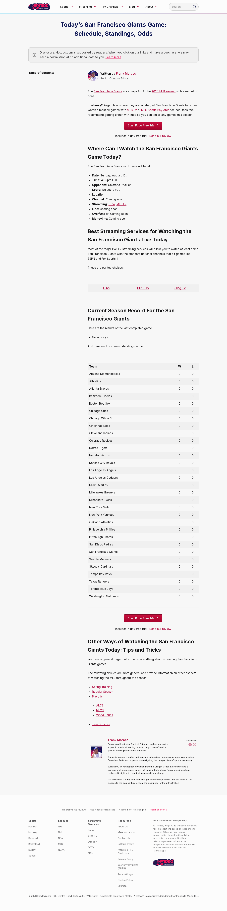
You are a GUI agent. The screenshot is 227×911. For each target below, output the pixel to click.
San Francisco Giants (108, 91)
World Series (104, 715)
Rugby (32, 849)
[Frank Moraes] (97, 752)
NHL (60, 832)
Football (32, 826)
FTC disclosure (165, 847)
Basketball (34, 844)
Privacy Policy (125, 859)
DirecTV (92, 841)
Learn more (113, 57)
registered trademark (161, 896)
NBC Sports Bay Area (155, 110)
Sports (64, 6)
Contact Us (124, 838)
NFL (60, 826)
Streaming (85, 6)
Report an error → (158, 809)
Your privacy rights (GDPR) (128, 866)
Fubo (112, 204)
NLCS (100, 710)
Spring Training (102, 687)
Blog (132, 6)
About (149, 6)
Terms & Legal (125, 874)
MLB (60, 844)
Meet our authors (127, 832)
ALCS (100, 705)
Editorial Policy (126, 844)
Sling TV (180, 288)
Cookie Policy (125, 880)
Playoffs (97, 696)
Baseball (33, 838)
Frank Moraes (126, 73)
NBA (60, 838)
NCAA (61, 849)
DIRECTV (143, 288)
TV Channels (110, 6)
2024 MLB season (163, 91)
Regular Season (102, 691)
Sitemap (122, 885)
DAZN (91, 847)
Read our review (160, 136)
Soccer (32, 855)
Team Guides (101, 724)
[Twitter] (194, 745)
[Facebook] (190, 745)
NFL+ (91, 853)
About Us (123, 826)
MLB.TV (132, 110)
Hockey (32, 832)
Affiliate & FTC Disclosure (125, 851)
